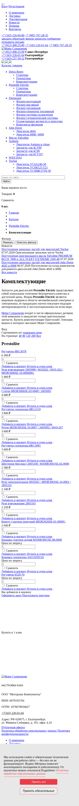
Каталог (14, 219)
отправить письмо (12, 42)
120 (28, 335)
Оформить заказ (11, 595)
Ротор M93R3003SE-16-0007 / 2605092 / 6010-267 (32, 427)
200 (33, 335)
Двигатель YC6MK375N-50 (33, 170)
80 (23, 335)
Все (38, 335)
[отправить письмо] (10, 62)
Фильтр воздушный (28, 101)
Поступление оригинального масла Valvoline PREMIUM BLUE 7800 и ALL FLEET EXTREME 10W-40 (36, 257)
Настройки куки (12, 685)
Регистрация (16, 6)
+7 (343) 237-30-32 (12, 58)
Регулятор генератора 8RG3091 (21, 445)
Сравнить (12, 363)
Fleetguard (15, 98)
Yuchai (13, 160)
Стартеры (22, 75)
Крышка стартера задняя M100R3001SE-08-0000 (31, 539)
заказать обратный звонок (18, 38)
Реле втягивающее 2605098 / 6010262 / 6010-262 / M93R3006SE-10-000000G (32, 371)
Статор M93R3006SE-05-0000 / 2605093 (26, 391)
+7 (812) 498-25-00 (12, 51)
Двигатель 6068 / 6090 (30, 134)
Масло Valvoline (19, 137)
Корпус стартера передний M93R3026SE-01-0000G (33, 521)
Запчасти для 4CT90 (29, 147)
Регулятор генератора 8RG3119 (21, 409)
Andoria (13, 141)
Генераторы (23, 78)
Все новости (9, 272)
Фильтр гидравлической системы (37, 117)
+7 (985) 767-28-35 (36, 35)
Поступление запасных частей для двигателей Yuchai (34, 249)
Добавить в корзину (14, 366)
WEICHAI (15, 157)
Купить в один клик (39, 366)
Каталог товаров (11, 65)
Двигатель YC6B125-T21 (32, 167)
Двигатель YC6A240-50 (31, 164)
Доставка (14, 15)
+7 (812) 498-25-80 (12, 45)
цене (39, 332)
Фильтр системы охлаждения (34, 114)
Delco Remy (16, 71)
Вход (4, 6)
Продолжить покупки (36, 595)
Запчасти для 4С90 (28, 151)
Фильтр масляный (27, 104)
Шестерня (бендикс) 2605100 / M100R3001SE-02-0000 (35, 463)
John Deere (15, 127)
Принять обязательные (38, 790)
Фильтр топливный (28, 108)
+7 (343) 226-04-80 (12, 35)
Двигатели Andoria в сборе (33, 144)
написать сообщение (48, 38)
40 (20, 335)
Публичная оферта (13, 727)
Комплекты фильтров (29, 124)
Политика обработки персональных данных (29, 730)
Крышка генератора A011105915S (22, 557)
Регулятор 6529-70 (12, 574)
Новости (14, 22)
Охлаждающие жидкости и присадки (39, 121)
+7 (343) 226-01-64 (36, 45)
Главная (14, 212)
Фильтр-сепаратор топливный (35, 111)
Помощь (14, 25)
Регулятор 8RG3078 (13, 351)
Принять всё (39, 781)
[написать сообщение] (7, 62)
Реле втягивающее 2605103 (18, 503)
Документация (18, 19)
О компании (16, 12)
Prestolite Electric (19, 84)
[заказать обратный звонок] (3, 62)
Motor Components (12, 313)
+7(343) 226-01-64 (12, 713)
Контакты (15, 29)
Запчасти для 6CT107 (29, 154)
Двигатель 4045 (26, 131)
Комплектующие (26, 81)
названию (29, 332)
